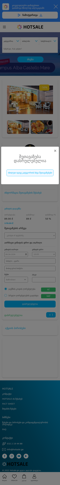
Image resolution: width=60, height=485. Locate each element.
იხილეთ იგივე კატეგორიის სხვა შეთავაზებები (30, 173)
